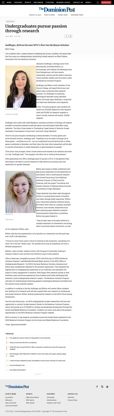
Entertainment (51, 400)
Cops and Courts (10, 403)
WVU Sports (30, 400)
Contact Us (78, 2)
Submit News (63, 15)
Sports (28, 2)
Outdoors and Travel (54, 403)
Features (18, 2)
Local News (9, 397)
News (9, 2)
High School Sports (32, 397)
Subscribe (106, 2)
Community (50, 397)
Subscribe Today (77, 15)
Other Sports (30, 403)
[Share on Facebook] (66, 36)
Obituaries (38, 2)
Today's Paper (49, 15)
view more (38, 374)
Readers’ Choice (63, 2)
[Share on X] (70, 36)
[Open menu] (3, 2)
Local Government (11, 405)
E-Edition (50, 2)
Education (10, 21)
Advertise (71, 397)
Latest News (10, 394)
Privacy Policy (72, 400)
